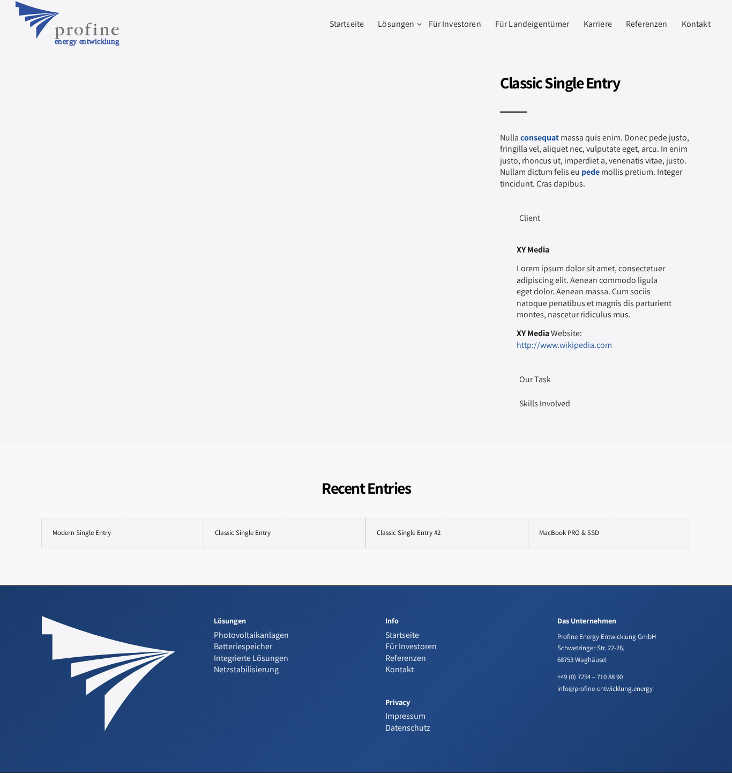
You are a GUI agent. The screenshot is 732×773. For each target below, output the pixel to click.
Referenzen (405, 658)
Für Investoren (411, 646)
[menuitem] (347, 24)
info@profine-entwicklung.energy (605, 688)
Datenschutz (407, 727)
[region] (595, 298)
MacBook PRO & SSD (569, 532)
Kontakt (399, 669)
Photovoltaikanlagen (251, 635)
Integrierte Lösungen (251, 658)
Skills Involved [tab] (544, 403)
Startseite (402, 635)
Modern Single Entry (82, 532)
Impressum (405, 716)
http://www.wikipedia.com (564, 345)
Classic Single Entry (243, 532)
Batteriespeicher (243, 646)
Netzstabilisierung (246, 669)
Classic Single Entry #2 (408, 532)
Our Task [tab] (535, 379)
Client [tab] (529, 218)
